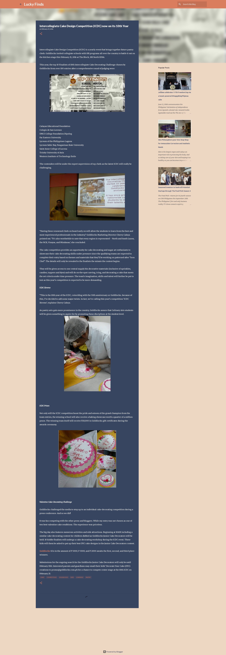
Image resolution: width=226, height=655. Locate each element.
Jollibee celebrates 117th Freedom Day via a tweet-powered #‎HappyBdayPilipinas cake (174, 96)
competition (51, 577)
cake (42, 577)
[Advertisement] (87, 628)
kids (72, 577)
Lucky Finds (34, 4)
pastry (88, 577)
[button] (41, 33)
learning (79, 577)
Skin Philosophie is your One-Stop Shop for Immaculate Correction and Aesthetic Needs (174, 143)
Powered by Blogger (114, 652)
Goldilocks (45, 551)
